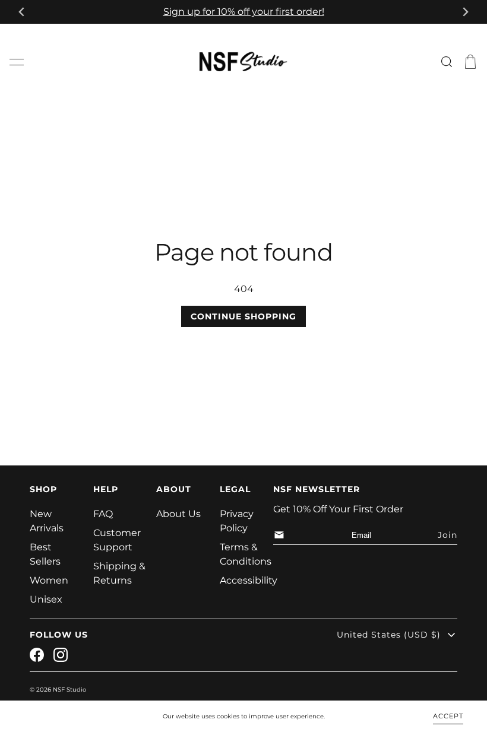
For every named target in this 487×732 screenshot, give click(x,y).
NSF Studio (69, 689)
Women (49, 580)
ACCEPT (448, 716)
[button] (16, 61)
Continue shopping (243, 316)
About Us (178, 513)
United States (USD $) (389, 634)
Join (447, 535)
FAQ (103, 513)
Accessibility (248, 580)
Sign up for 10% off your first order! (243, 11)
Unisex (46, 599)
